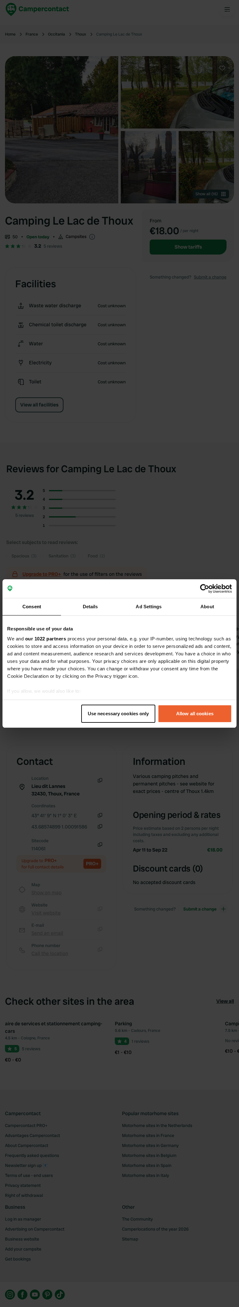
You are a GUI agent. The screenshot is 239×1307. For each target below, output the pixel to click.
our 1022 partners (45, 638)
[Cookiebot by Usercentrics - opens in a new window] (204, 588)
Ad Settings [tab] (149, 606)
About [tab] (207, 606)
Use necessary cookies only (118, 713)
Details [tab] (90, 606)
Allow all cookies (194, 713)
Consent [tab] (31, 606)
